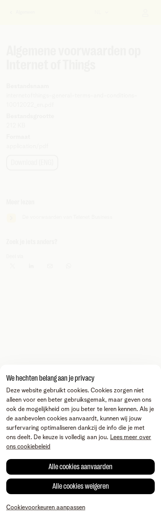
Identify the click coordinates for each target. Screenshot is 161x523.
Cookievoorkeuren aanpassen (45, 507)
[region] (80, 444)
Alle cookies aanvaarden (80, 466)
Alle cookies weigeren (80, 486)
